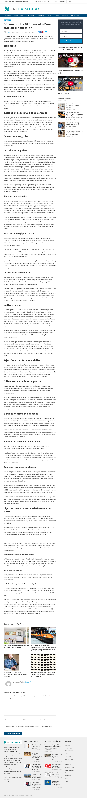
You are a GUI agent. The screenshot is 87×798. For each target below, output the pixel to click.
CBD (66, 753)
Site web (42, 719)
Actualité (7, 20)
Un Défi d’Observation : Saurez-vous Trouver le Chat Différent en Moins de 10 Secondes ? (43, 674)
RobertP (9, 32)
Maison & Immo (18, 15)
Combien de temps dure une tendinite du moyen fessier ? (36, 785)
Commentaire (8, 699)
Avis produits (75, 15)
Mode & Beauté (30, 15)
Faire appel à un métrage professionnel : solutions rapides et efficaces (16, 674)
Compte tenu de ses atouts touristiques (57, 774)
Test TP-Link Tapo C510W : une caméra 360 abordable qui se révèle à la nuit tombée (74, 132)
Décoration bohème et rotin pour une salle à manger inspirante (16, 646)
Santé (57, 15)
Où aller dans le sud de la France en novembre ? (36, 775)
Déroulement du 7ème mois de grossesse (17, 1)
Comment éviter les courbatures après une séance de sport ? (37, 767)
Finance (50, 15)
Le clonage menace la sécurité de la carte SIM (56, 783)
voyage (67, 778)
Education (68, 756)
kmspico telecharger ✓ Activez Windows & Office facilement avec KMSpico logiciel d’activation (53, 747)
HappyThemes (29, 795)
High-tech (8, 15)
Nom (5, 719)
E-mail (24, 719)
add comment (30, 32)
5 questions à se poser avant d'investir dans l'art (57, 757)
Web (66, 781)
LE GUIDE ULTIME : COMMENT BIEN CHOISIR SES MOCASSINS (49, 1)
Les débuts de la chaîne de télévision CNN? (57, 766)
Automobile (41, 15)
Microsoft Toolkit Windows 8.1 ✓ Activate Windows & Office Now (69, 97)
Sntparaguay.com (13, 795)
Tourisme (65, 15)
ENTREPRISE (69, 759)
